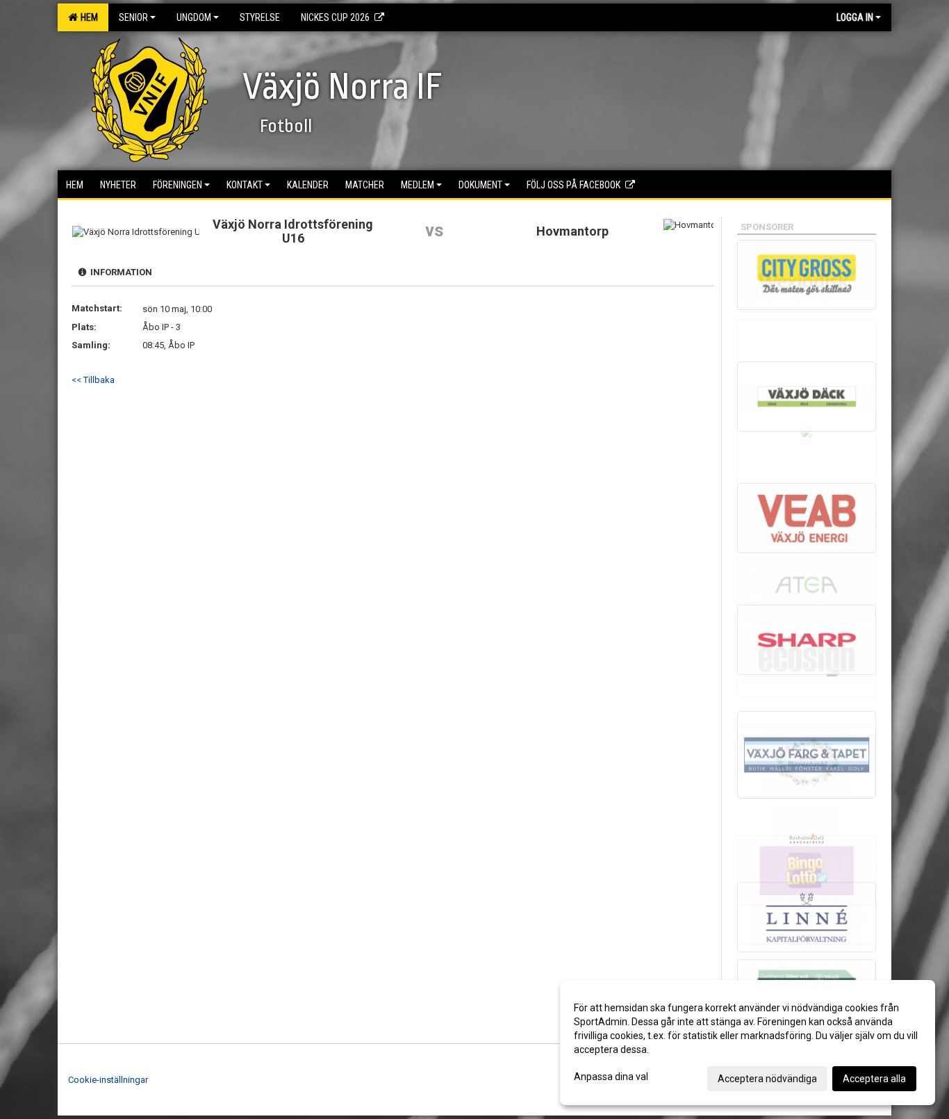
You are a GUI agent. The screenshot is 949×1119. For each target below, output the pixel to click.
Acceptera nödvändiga (767, 1078)
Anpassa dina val (611, 1076)
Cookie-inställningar (108, 1080)
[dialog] (747, 1042)
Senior (133, 17)
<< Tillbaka (93, 380)
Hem (87, 17)
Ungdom (193, 17)
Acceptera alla (874, 1078)
